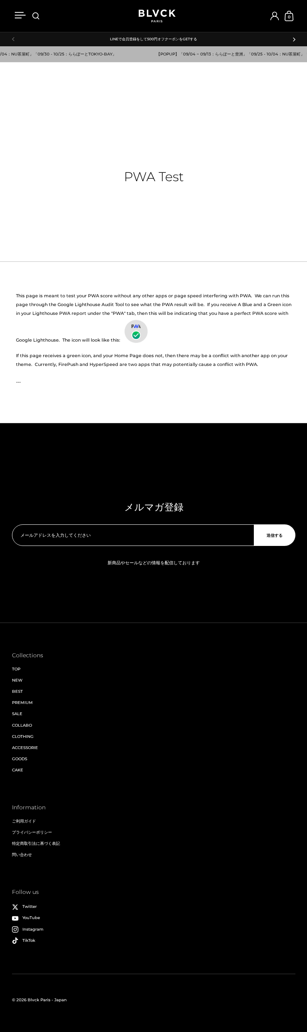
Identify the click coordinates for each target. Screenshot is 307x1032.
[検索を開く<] (36, 16)
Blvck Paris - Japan (47, 1000)
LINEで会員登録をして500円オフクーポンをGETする (153, 39)
